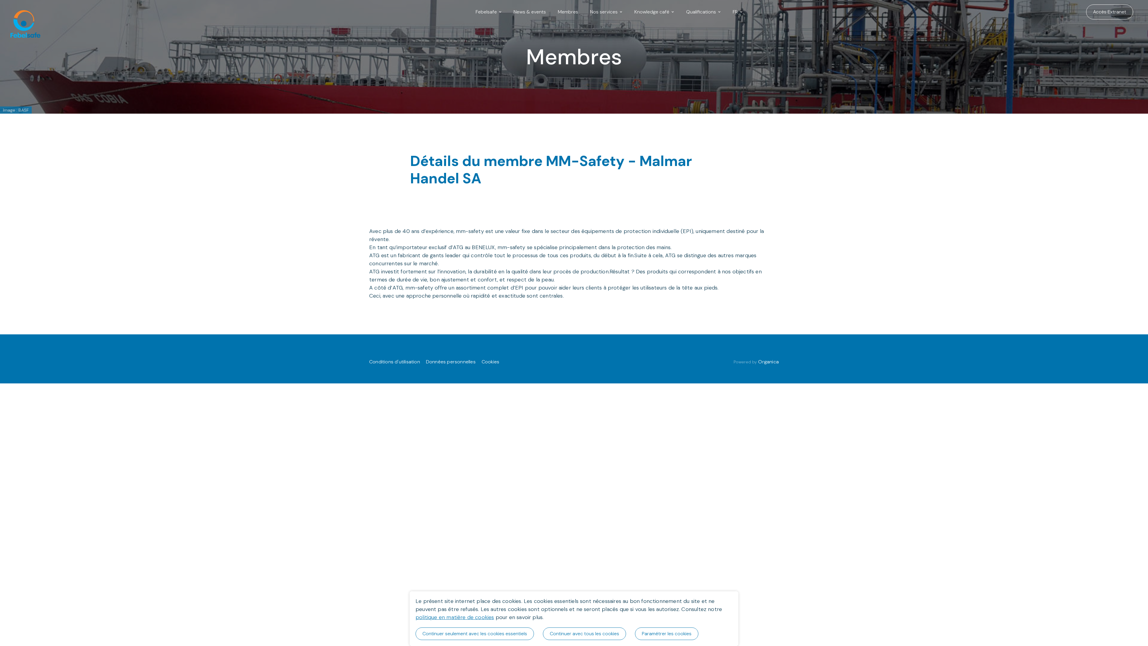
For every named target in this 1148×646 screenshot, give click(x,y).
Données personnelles (451, 362)
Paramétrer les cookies (666, 633)
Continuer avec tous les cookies (584, 633)
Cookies (490, 362)
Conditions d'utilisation (394, 362)
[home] (22, 12)
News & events (530, 12)
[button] (489, 12)
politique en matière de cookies (455, 617)
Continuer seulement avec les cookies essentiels (474, 633)
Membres (568, 12)
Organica (768, 362)
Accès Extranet (1109, 12)
